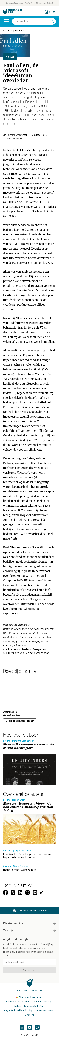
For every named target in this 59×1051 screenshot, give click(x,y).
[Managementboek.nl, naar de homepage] (12, 13)
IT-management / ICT (15, 30)
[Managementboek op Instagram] (37, 1027)
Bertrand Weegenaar (17, 135)
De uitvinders (12, 715)
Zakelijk (8, 930)
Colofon (37, 1001)
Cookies (17, 1006)
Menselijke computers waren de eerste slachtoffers (28, 746)
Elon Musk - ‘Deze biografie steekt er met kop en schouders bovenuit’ (27, 856)
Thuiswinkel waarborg (29, 997)
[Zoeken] (52, 21)
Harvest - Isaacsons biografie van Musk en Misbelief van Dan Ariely (28, 807)
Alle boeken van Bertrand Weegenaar (24, 649)
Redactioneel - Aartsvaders (19, 869)
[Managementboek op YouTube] (29, 1027)
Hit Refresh (10, 538)
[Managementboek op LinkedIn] (22, 1027)
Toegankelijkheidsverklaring (18, 1010)
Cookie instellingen (33, 1006)
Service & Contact (44, 1010)
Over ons (29, 1015)
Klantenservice (13, 923)
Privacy (47, 1001)
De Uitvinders (28, 580)
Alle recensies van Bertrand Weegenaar (26, 653)
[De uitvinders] (14, 691)
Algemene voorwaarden (18, 1001)
